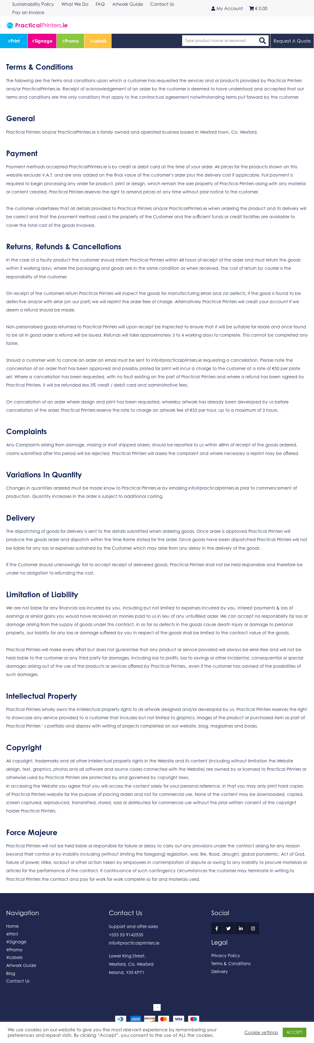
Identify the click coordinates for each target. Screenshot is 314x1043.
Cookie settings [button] (261, 1032)
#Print (12, 934)
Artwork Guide (21, 965)
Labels (98, 41)
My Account (229, 8)
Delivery (219, 971)
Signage (42, 41)
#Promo (14, 949)
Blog (10, 973)
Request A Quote (292, 41)
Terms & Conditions (231, 963)
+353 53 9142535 (126, 934)
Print (14, 41)
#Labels (14, 957)
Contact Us (17, 981)
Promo (70, 41)
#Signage (16, 941)
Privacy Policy (225, 955)
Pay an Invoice (28, 12)
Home (12, 926)
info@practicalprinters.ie (176, 360)
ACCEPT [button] (294, 1032)
